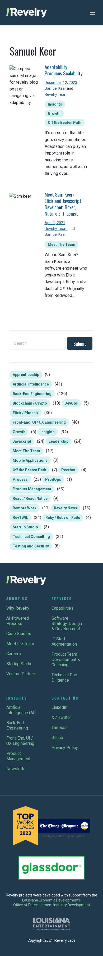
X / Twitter (61, 717)
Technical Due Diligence (64, 677)
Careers (13, 653)
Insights (55, 104)
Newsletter (16, 768)
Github (57, 737)
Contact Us (65, 698)
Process (20, 479)
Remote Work (24, 508)
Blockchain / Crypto (30, 403)
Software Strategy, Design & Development (67, 623)
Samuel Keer (55, 88)
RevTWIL (20, 517)
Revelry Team (56, 94)
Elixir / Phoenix (26, 413)
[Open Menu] (92, 12)
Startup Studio (25, 527)
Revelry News (65, 508)
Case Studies (18, 633)
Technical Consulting (31, 536)
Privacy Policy (65, 747)
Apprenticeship (26, 375)
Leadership (58, 441)
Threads (59, 727)
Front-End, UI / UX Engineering (39, 422)
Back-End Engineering (32, 394)
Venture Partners (22, 673)
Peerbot (68, 470)
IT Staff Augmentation (64, 641)
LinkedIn (59, 707)
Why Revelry (17, 608)
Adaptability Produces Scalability (64, 70)
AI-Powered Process (17, 621)
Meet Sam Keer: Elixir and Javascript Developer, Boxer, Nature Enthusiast (63, 204)
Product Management (32, 489)
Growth (54, 113)
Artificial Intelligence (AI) (21, 710)
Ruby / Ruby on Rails (62, 517)
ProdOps (53, 479)
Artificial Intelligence (31, 384)
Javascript (22, 441)
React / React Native (30, 498)
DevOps (71, 403)
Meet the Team (20, 643)
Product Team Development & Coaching (66, 659)
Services (62, 598)
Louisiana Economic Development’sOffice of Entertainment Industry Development (51, 902)
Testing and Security (31, 546)
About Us (17, 598)
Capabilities (62, 608)
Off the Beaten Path (64, 122)
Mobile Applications (30, 460)
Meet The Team (61, 244)
